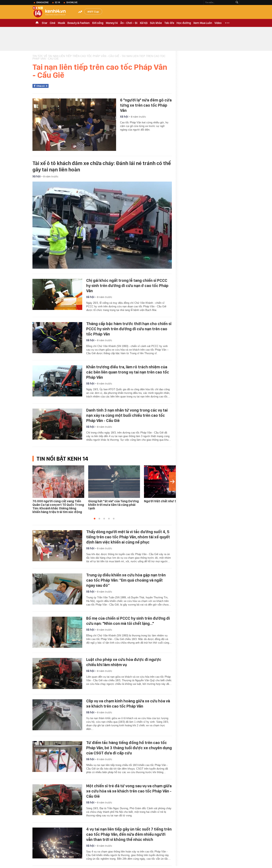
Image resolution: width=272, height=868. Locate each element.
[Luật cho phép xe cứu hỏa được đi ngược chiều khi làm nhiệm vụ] (57, 673)
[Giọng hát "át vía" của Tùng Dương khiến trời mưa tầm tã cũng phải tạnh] (114, 481)
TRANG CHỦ (37, 23)
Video (218, 23)
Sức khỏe (156, 23)
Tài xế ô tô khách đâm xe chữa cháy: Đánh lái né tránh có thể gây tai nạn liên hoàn (101, 166)
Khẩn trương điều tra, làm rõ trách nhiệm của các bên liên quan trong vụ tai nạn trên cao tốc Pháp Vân (127, 372)
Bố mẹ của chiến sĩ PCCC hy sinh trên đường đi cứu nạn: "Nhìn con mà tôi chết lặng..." (128, 621)
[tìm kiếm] (237, 2)
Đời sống (97, 23)
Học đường (184, 23)
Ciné (52, 23)
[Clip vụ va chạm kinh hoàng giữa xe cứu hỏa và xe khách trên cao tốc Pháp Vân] (57, 714)
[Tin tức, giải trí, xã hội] (52, 12)
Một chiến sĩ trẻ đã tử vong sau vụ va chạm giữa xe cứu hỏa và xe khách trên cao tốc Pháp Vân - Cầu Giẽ (129, 791)
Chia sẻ (41, 86)
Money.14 (112, 23)
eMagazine (42, 2)
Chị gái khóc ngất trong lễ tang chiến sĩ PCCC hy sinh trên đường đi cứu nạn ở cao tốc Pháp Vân (127, 285)
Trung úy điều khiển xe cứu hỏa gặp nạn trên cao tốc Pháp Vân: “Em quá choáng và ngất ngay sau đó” (126, 580)
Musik (61, 23)
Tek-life (169, 23)
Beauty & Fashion (79, 23)
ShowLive (71, 2)
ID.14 (57, 2)
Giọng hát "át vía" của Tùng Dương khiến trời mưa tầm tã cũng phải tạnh (113, 504)
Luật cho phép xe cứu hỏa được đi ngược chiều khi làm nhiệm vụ (123, 662)
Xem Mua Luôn (202, 23)
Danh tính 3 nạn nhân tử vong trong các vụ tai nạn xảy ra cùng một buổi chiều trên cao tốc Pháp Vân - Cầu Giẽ (127, 415)
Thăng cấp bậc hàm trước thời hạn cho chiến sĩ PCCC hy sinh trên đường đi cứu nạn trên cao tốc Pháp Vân (128, 328)
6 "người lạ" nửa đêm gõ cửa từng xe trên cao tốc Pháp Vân (146, 105)
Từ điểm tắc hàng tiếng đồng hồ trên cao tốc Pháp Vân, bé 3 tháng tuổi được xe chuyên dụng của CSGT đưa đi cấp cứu (129, 747)
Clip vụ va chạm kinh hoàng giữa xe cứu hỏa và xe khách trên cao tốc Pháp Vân (128, 704)
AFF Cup (94, 11)
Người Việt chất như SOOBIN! (165, 501)
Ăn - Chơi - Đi (128, 23)
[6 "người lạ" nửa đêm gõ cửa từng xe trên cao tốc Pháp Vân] (74, 124)
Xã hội (144, 23)
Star (44, 23)
